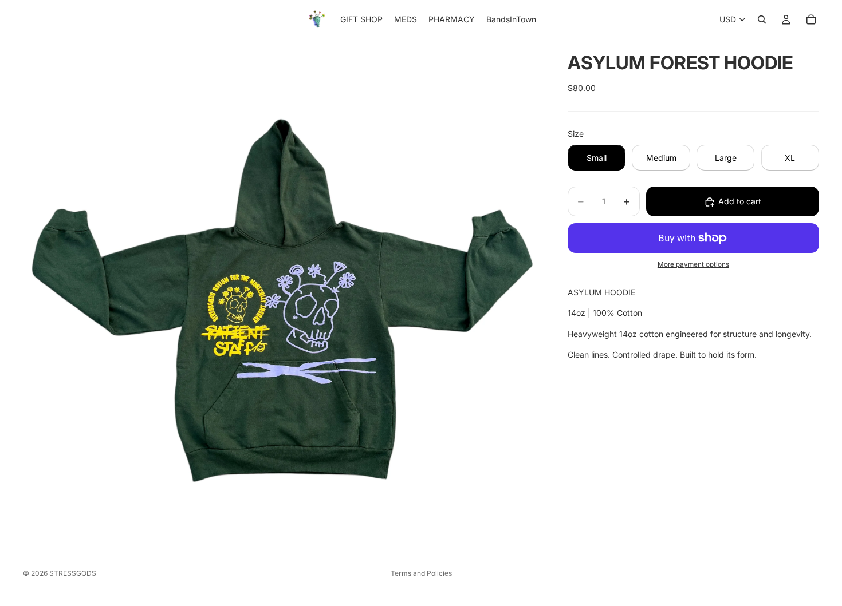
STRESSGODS (72, 573)
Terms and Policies (421, 573)
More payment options (693, 265)
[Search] (761, 19)
